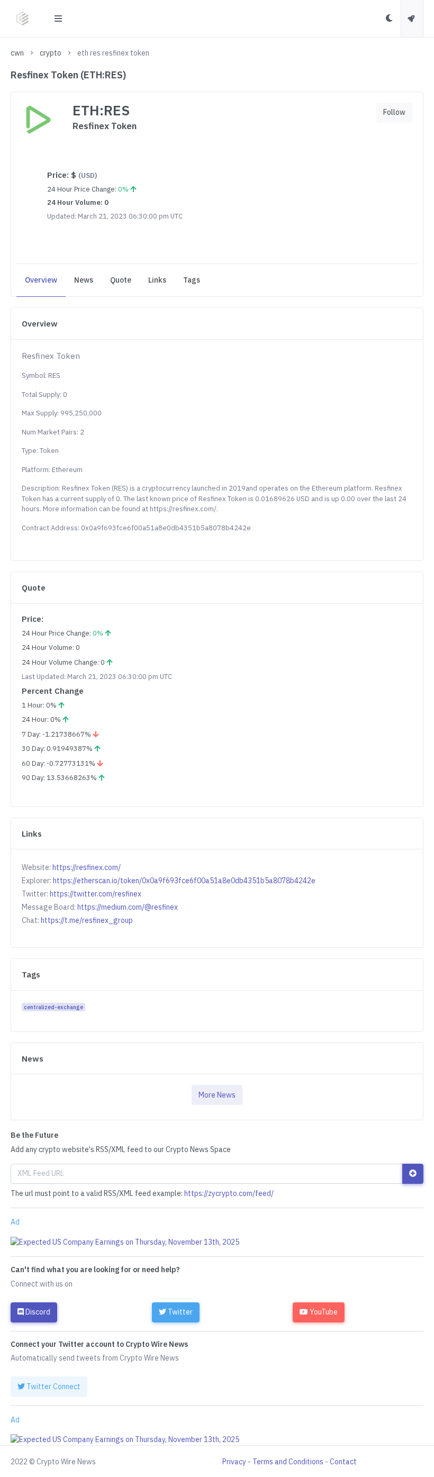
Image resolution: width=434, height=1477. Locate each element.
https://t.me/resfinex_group (87, 920)
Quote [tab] (120, 280)
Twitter (179, 1312)
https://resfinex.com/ (86, 867)
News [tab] (83, 280)
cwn (17, 53)
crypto (50, 53)
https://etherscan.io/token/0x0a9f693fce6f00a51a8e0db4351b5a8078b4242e (184, 880)
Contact (343, 1461)
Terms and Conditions (287, 1461)
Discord (37, 1312)
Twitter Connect (52, 1386)
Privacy (234, 1461)
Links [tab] (157, 280)
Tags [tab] (191, 280)
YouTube (323, 1312)
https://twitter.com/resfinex (95, 894)
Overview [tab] (41, 280)
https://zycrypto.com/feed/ (229, 1193)
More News (217, 1095)
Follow (394, 112)
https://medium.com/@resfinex (127, 907)
